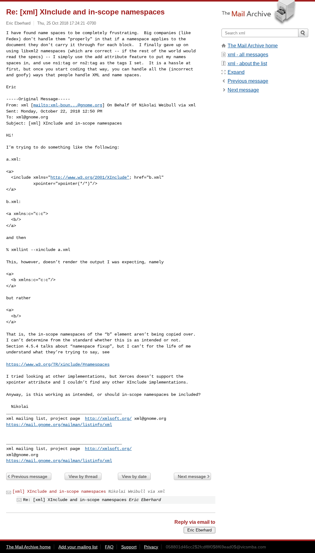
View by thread (83, 476)
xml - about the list (247, 63)
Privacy (151, 546)
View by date (134, 476)
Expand (236, 72)
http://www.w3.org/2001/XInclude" (89, 177)
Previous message (29, 476)
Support (129, 546)
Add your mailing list (78, 546)
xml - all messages (248, 54)
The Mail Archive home (253, 45)
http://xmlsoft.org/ (108, 418)
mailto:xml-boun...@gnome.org (67, 105)
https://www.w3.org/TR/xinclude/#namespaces (58, 364)
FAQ (109, 546)
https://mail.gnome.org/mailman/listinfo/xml (59, 424)
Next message (192, 476)
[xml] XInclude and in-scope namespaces (59, 491)
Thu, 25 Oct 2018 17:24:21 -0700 (66, 23)
